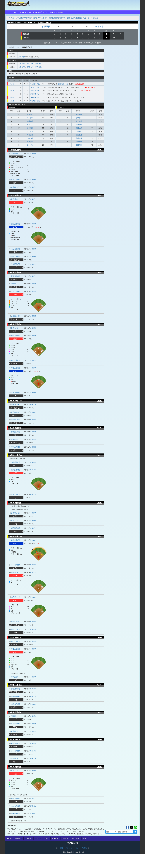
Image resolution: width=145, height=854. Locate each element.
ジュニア (38, 838)
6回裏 (12, 101)
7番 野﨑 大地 (34, 97)
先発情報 (98, 43)
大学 (28, 838)
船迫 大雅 (30, 64)
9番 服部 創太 (35, 101)
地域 (84, 838)
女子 (65, 838)
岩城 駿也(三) (15, 187)
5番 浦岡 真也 (35, 84)
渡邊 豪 (29, 114)
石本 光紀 (21, 64)
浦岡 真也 (38, 64)
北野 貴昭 (30, 141)
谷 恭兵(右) (14, 199)
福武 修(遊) (14, 572)
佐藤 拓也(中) (15, 470)
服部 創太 (21, 57)
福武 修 (78, 118)
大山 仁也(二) (15, 249)
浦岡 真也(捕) (15, 224)
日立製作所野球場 (44, 22)
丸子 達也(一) (15, 404)
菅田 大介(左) (15, 420)
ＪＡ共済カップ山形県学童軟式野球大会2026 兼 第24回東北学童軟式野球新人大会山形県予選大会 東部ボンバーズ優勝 (52, 18)
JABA (24, 12)
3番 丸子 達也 (35, 91)
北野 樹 (78, 131)
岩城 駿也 (30, 121)
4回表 (12, 97)
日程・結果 (49, 12)
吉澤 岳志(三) (15, 704)
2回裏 (12, 91)
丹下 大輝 (30, 118)
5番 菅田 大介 (35, 94)
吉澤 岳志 (79, 138)
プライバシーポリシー (72, 848)
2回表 (12, 84)
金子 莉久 (79, 114)
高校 (18, 838)
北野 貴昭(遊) (15, 276)
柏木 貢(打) (14, 677)
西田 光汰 (30, 67)
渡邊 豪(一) (14, 153)
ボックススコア (65, 43)
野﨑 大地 (30, 135)
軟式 (55, 838)
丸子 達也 (79, 121)
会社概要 (60, 848)
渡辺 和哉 (38, 67)
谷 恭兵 (29, 124)
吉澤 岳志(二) (15, 494)
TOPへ (99, 150)
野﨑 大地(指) (15, 256)
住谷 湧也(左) (15, 264)
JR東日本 (99, 26)
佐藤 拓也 (79, 135)
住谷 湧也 (30, 138)
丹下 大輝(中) (15, 179)
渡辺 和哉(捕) (15, 412)
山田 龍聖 (21, 67)
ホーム (16, 12)
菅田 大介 (79, 128)
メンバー (55, 43)
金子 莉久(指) (15, 565)
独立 (75, 838)
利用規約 (85, 848)
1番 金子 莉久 (34, 87)
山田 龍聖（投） (63, 84)
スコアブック (88, 43)
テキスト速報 (77, 43)
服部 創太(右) (15, 540)
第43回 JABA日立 (35, 12)
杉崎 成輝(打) (15, 462)
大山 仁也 (30, 131)
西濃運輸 (46, 26)
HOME (9, 838)
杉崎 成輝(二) (15, 689)
